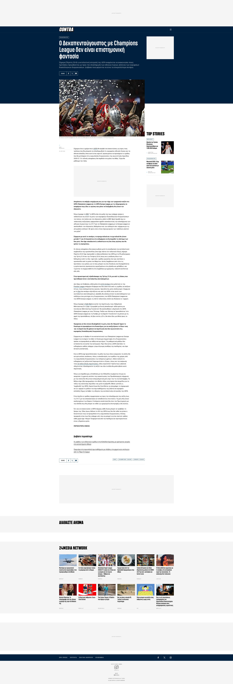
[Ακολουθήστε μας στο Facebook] (158, 657)
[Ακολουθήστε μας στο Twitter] (164, 657)
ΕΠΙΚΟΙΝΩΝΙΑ (99, 657)
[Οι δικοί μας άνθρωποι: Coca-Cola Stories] (87, 590)
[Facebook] (68, 73)
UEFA (95, 149)
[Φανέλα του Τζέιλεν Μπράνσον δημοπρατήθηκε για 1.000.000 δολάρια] (167, 147)
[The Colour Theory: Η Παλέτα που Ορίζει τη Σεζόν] (107, 590)
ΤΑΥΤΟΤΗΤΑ (73, 657)
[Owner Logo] (116, 667)
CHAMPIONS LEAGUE (125, 459)
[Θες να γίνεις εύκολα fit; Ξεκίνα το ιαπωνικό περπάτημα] (126, 590)
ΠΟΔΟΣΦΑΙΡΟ (151, 158)
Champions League (84, 204)
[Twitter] (72, 73)
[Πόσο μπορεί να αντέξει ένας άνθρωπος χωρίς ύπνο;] (145, 590)
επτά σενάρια (105, 284)
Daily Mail (88, 304)
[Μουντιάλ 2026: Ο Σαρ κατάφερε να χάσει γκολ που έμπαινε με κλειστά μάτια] (167, 167)
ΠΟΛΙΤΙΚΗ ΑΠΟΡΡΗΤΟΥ (86, 657)
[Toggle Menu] (170, 29)
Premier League (79, 286)
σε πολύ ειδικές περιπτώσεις (87, 364)
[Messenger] (76, 73)
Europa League (105, 204)
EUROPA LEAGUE (139, 459)
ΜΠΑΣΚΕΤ (150, 139)
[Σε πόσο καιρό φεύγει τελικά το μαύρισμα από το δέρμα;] (87, 560)
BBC (87, 214)
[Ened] (116, 675)
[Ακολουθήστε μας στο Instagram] (171, 657)
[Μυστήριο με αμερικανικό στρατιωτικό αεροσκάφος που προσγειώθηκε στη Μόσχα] (68, 560)
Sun (79, 291)
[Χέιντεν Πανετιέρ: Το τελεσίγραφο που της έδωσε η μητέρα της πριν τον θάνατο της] (68, 590)
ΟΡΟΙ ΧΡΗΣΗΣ (63, 657)
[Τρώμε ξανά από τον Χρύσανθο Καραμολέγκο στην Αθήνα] (126, 560)
